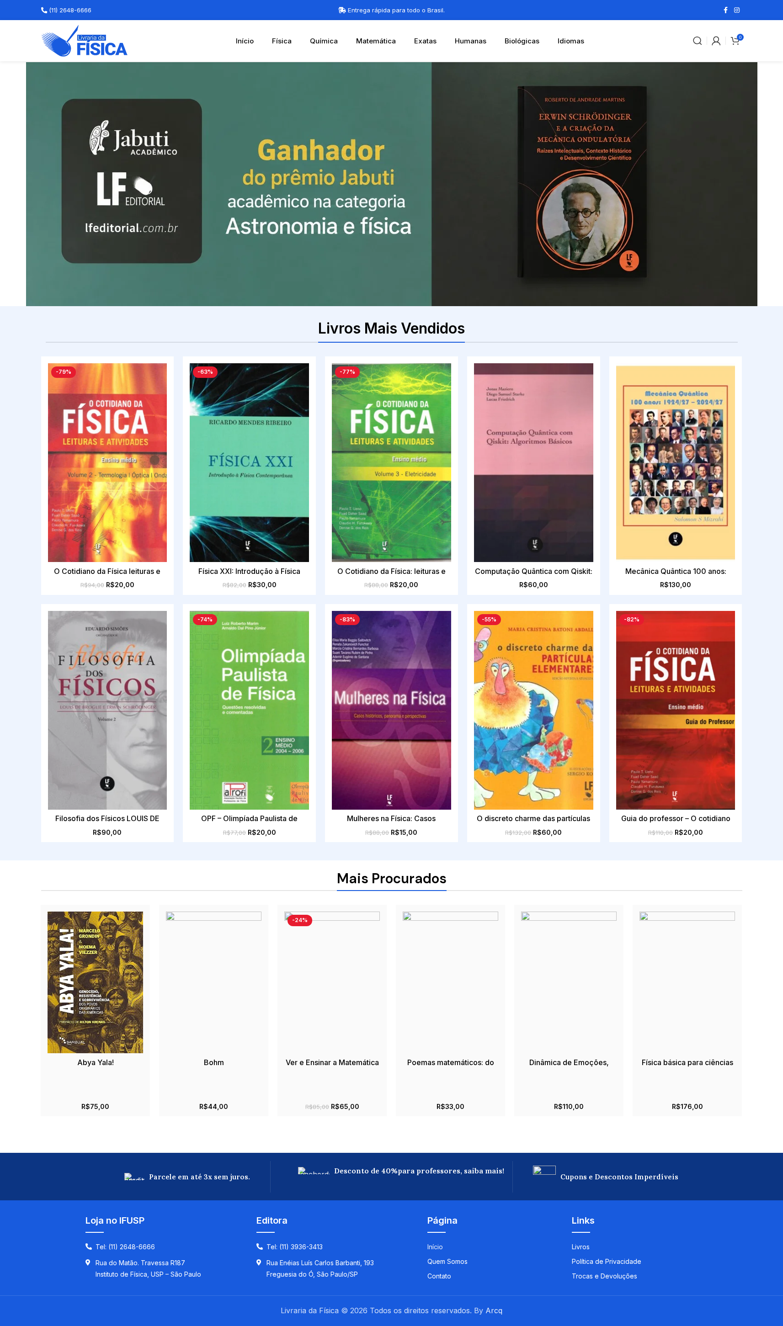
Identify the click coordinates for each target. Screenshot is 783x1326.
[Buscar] (697, 41)
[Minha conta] (716, 41)
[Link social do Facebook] (725, 10)
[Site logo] (84, 39)
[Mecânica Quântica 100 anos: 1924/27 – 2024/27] (675, 462)
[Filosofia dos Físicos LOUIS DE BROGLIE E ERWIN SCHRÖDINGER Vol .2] (107, 710)
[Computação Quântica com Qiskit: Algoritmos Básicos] (533, 462)
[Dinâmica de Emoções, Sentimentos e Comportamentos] (569, 982)
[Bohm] (213, 982)
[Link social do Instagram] (736, 10)
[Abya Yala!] (95, 982)
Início (245, 41)
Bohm (214, 1062)
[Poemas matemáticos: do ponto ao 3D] (450, 982)
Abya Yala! (95, 1062)
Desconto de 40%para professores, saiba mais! (419, 1170)
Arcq (493, 1310)
